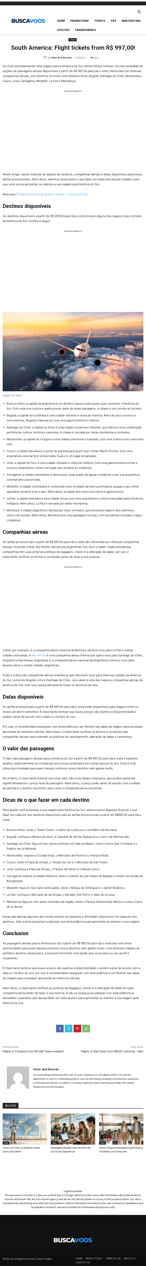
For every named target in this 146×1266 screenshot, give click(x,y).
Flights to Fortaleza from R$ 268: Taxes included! (33, 1051)
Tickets (72, 39)
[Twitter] (68, 1028)
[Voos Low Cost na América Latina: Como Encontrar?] (25, 1129)
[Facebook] (60, 1028)
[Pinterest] (77, 1028)
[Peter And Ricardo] (45, 57)
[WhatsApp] (86, 1028)
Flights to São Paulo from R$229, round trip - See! (112, 1051)
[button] (138, 11)
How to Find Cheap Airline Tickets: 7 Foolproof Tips (53, 194)
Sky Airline (39, 655)
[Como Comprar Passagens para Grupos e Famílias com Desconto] (121, 1129)
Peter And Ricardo (61, 57)
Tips (6, 1143)
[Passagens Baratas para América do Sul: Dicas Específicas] (73, 1129)
